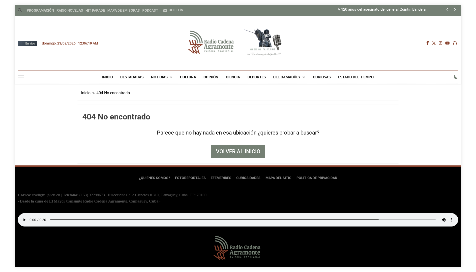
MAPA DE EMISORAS (123, 10)
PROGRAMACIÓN (40, 10)
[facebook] (427, 43)
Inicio (107, 77)
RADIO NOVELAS (70, 10)
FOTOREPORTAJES (190, 178)
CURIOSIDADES (248, 178)
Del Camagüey (286, 77)
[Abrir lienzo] (21, 77)
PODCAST (150, 10)
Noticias (159, 77)
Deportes (256, 77)
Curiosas (322, 77)
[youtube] (447, 43)
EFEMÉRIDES (221, 178)
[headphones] (454, 43)
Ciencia (233, 77)
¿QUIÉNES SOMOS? (154, 178)
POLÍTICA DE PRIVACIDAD (317, 178)
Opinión (211, 77)
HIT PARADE (95, 10)
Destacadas (132, 77)
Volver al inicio (238, 151)
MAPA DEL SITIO (279, 178)
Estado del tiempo (356, 77)
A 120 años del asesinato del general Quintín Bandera (382, 10)
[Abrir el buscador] (20, 10)
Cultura (188, 77)
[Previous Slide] (447, 9)
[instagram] (440, 43)
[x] (433, 43)
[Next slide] (454, 9)
